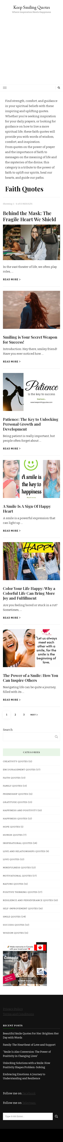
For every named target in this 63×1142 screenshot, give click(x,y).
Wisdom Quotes (13, 932)
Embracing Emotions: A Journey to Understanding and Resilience (24, 1076)
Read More (10, 279)
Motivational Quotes (17, 875)
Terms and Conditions (18, 1014)
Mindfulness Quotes (17, 867)
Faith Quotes (12, 777)
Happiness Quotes (15, 818)
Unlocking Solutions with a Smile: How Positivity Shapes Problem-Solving (26, 1065)
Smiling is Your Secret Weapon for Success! (30, 339)
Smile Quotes (12, 916)
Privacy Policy (13, 1009)
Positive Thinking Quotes (20, 892)
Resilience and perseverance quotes (28, 900)
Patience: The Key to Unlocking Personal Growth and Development (30, 424)
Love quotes (11, 859)
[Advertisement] (31, 46)
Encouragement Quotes (19, 769)
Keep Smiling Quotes (31, 7)
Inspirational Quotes (17, 843)
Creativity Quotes (15, 761)
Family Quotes (12, 785)
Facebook (29, 1093)
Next (33, 715)
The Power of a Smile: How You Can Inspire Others (30, 678)
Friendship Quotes (15, 794)
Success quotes (13, 924)
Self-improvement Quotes (20, 908)
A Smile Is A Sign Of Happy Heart (27, 509)
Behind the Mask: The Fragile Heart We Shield (29, 216)
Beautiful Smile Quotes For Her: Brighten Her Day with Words (31, 1035)
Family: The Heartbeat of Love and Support (29, 1044)
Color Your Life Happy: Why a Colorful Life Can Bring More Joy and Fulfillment (29, 593)
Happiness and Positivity (20, 810)
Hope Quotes (11, 826)
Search (8, 729)
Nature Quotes (13, 883)
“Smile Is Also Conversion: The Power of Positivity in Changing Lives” (27, 1053)
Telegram (29, 1103)
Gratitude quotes (15, 802)
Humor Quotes (13, 835)
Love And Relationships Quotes (24, 851)
